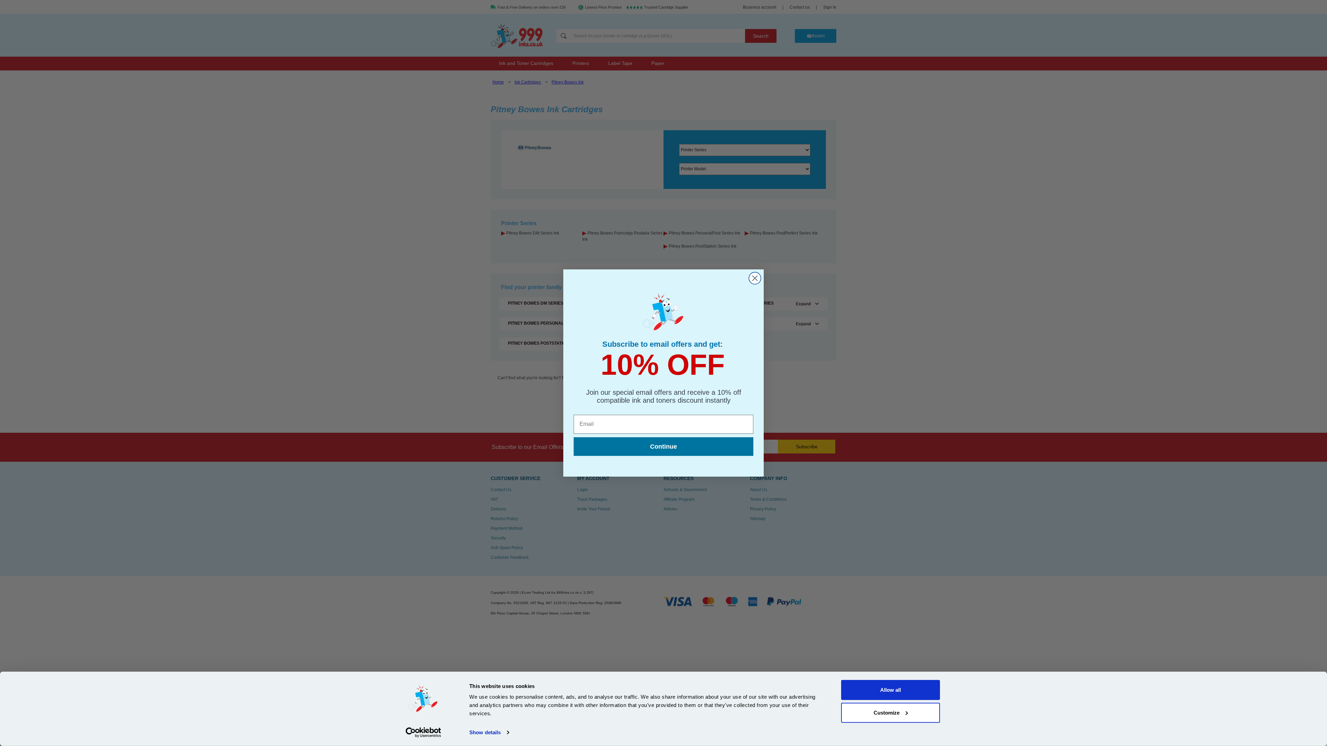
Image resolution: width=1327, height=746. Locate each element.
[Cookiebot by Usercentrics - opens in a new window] (423, 732)
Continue (663, 446)
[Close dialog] (755, 278)
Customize (887, 712)
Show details (485, 732)
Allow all (890, 690)
